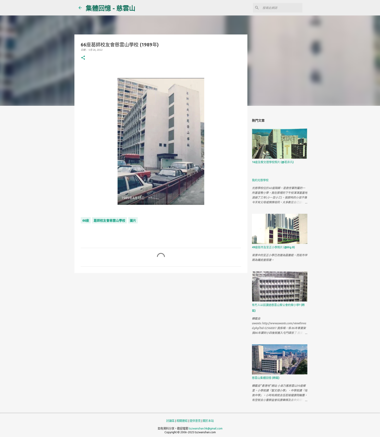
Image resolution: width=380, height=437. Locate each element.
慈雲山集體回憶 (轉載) (265, 377)
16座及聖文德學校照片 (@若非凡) (273, 162)
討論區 (170, 420)
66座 (85, 220)
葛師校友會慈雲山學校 (109, 220)
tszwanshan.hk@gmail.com (205, 428)
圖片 (133, 220)
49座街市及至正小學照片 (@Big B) (273, 247)
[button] (83, 58)
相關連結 (182, 420)
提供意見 (195, 420)
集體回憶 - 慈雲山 (110, 8)
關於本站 (208, 420)
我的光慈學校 (260, 180)
